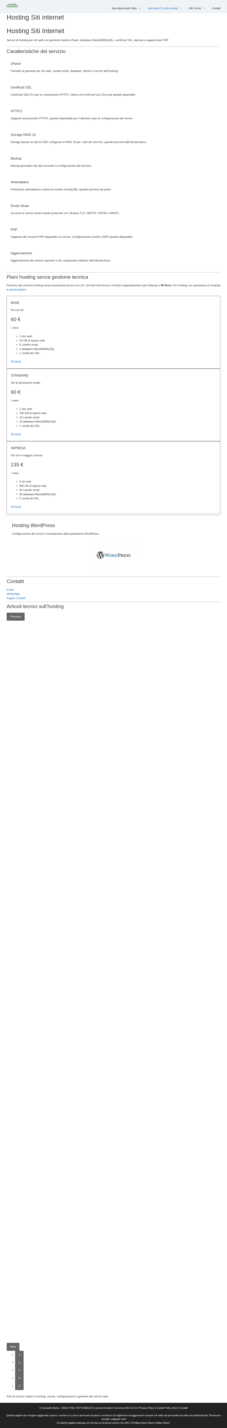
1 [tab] (19, 1354)
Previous (15, 616)
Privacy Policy (147, 1407)
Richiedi (16, 361)
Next (13, 1346)
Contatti (216, 8)
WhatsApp (13, 593)
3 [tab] (19, 1370)
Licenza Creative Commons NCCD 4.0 (116, 1407)
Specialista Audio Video (124, 8)
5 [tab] (19, 1386)
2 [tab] (19, 1362)
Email (10, 589)
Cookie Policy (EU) (167, 1407)
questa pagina (17, 289)
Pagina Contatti (16, 598)
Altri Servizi (195, 8)
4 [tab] (19, 1378)
